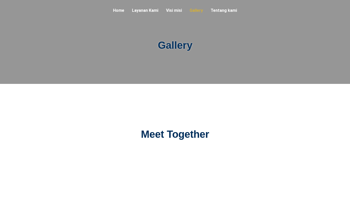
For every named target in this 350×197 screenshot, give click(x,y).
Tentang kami (224, 10)
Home (118, 10)
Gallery (196, 10)
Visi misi (174, 10)
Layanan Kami (145, 10)
